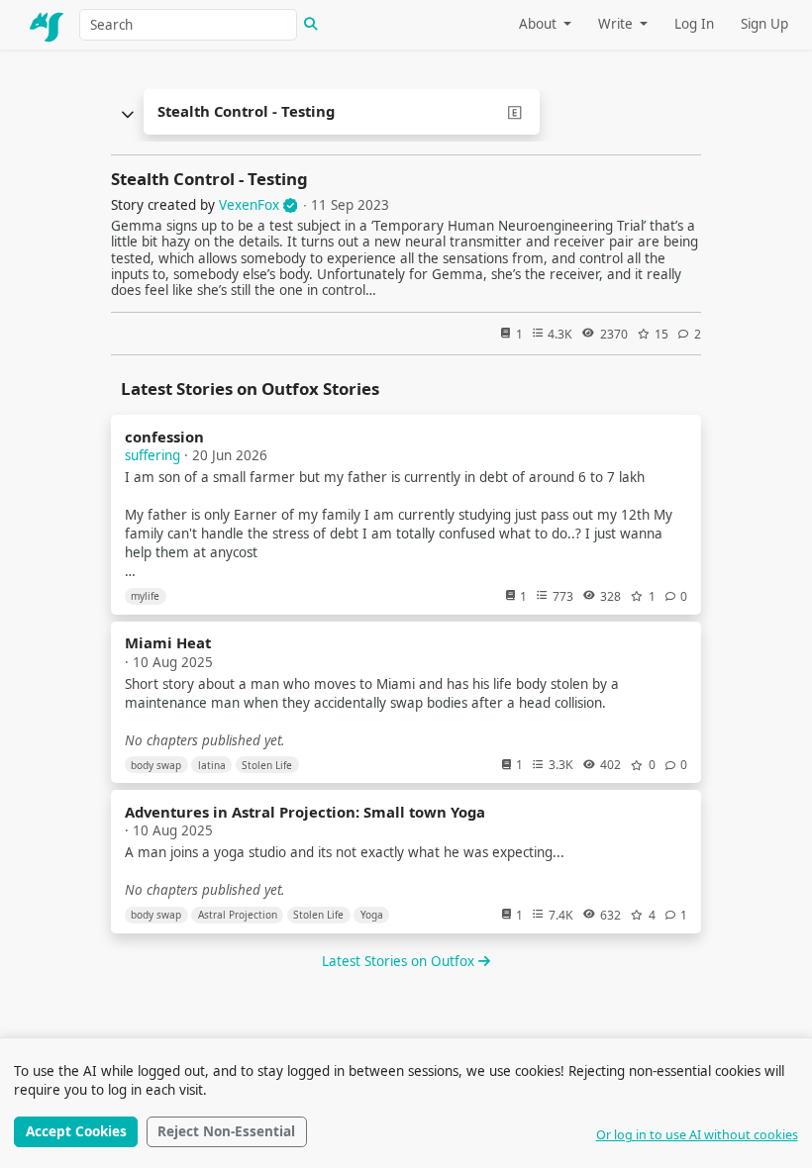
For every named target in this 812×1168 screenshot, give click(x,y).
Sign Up (764, 24)
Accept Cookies (76, 1131)
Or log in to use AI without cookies (697, 1134)
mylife (145, 596)
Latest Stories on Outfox (400, 961)
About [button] (539, 24)
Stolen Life (267, 765)
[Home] (47, 25)
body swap (156, 765)
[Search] (311, 25)
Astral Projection (237, 915)
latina (212, 765)
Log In (694, 24)
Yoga (371, 915)
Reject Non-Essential (226, 1131)
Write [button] (617, 24)
